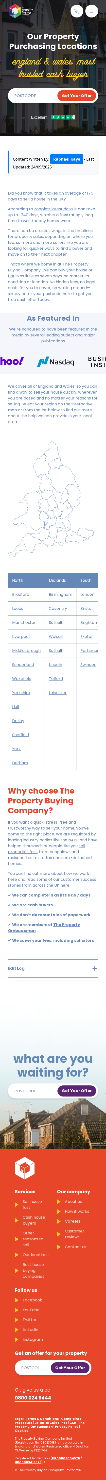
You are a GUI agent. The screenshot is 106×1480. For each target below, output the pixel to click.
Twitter (30, 1320)
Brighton (88, 622)
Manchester (24, 622)
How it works (77, 1211)
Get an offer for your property (51, 1353)
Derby (18, 721)
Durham (20, 763)
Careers (73, 1221)
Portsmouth (92, 650)
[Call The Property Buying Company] (77, 11)
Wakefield (21, 679)
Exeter (86, 636)
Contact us (75, 1247)
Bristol (86, 608)
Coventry (58, 608)
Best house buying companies (33, 1270)
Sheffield (20, 735)
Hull (15, 707)
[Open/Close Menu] (91, 11)
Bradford (20, 594)
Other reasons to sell (33, 1239)
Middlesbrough (26, 650)
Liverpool (21, 636)
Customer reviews (74, 1234)
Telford (56, 679)
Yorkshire (21, 693)
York (16, 749)
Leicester (58, 693)
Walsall (56, 636)
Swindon (88, 664)
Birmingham (60, 594)
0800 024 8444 (33, 1398)
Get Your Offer (77, 96)
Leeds (17, 608)
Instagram (33, 1339)
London (87, 594)
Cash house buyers (34, 1220)
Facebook (32, 1300)
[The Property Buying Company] (20, 11)
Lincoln (55, 664)
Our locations (36, 1255)
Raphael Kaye (66, 159)
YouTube (31, 1310)
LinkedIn (30, 1329)
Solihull (55, 622)
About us (73, 1201)
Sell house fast (32, 1204)
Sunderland (23, 664)
